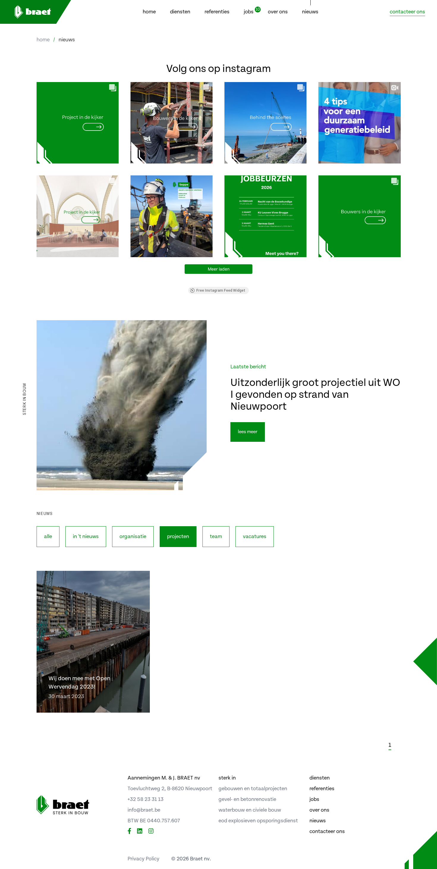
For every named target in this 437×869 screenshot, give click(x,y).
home (43, 40)
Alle (48, 536)
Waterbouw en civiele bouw (249, 810)
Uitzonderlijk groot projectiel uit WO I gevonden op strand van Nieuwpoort (315, 395)
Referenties (217, 12)
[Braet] (35, 12)
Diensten (180, 12)
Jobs (249, 11)
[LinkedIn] (139, 831)
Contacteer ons (407, 12)
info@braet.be (144, 810)
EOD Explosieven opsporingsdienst (258, 821)
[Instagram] (151, 831)
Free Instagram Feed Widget (220, 290)
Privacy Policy (143, 859)
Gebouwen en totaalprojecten (252, 788)
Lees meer (247, 432)
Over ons (278, 12)
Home (149, 12)
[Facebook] (129, 831)
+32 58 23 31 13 (146, 799)
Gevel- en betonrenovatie (247, 799)
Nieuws (310, 12)
